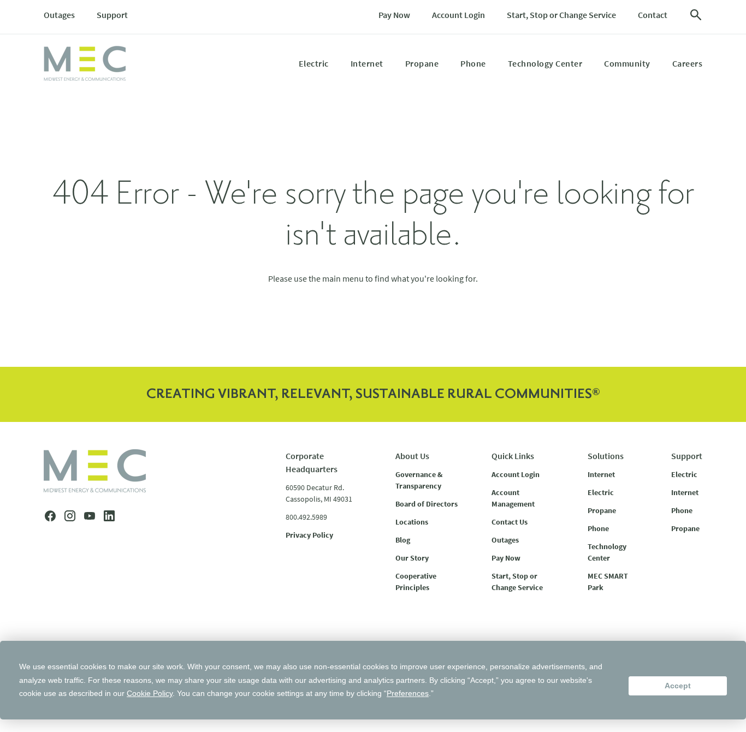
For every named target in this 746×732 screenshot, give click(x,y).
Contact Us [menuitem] (510, 522)
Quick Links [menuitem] (513, 455)
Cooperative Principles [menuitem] (415, 581)
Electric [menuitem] (314, 63)
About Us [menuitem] (412, 455)
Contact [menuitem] (652, 14)
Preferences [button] (408, 693)
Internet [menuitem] (367, 63)
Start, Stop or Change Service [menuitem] (561, 14)
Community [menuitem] (627, 63)
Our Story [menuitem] (412, 558)
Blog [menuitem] (402, 540)
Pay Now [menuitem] (394, 14)
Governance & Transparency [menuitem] (418, 480)
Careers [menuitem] (687, 63)
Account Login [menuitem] (458, 14)
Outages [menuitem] (59, 14)
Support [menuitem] (112, 14)
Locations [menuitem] (411, 522)
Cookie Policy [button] (150, 693)
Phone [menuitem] (473, 63)
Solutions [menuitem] (606, 455)
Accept (678, 685)
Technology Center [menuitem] (545, 63)
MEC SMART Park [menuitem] (608, 581)
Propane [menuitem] (422, 63)
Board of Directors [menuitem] (426, 504)
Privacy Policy (309, 535)
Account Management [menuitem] (513, 498)
